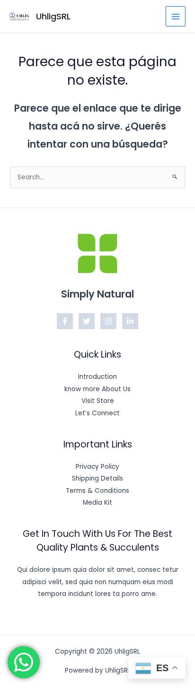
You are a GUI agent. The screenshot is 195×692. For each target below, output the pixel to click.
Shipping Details (97, 478)
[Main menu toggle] (176, 16)
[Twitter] (87, 321)
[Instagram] (108, 321)
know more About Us (97, 389)
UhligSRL (53, 16)
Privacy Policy (97, 466)
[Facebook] (65, 321)
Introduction (97, 376)
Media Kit (97, 502)
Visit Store (97, 400)
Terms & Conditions (97, 490)
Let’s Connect (97, 413)
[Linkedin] (130, 321)
